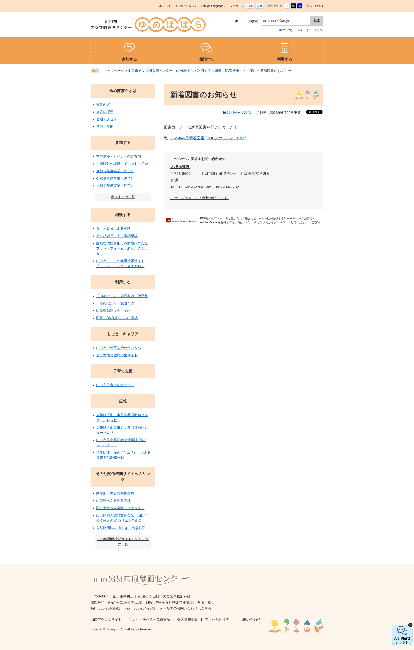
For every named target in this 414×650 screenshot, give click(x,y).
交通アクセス (106, 119)
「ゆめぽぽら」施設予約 (115, 303)
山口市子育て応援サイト (115, 385)
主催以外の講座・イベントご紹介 (122, 164)
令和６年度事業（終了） (115, 178)
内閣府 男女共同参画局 (115, 493)
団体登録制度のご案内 (113, 310)
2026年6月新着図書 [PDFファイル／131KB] (208, 138)
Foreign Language (212, 6)
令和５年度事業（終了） (115, 171)
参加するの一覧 (123, 197)
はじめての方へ (184, 6)
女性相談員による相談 (113, 228)
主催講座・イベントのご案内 (118, 156)
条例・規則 (104, 126)
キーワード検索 (246, 21)
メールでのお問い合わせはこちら (199, 198)
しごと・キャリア (122, 334)
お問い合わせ (250, 619)
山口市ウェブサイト (106, 619)
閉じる (410, 625)
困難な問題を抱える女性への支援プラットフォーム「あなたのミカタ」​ (122, 248)
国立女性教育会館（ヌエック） (120, 508)
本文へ (163, 6)
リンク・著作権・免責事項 (149, 619)
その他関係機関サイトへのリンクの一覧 (123, 541)
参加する (123, 142)
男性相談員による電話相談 (117, 236)
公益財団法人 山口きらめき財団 (120, 528)
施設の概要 (104, 112)
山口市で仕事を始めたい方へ (118, 348)
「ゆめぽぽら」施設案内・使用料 (122, 296)
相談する (123, 215)
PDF (319, 30)
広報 (123, 401)
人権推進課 (180, 167)
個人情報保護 (187, 619)
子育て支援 (123, 371)
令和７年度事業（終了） (115, 186)
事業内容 (103, 104)
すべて (287, 30)
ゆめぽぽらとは (122, 90)
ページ (304, 30)
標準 (250, 6)
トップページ (114, 71)
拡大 (259, 6)
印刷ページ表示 (239, 113)
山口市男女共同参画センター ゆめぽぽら (160, 71)
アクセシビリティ (219, 619)
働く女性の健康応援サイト (117, 355)
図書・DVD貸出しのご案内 (236, 71)
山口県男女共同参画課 (113, 501)
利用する (204, 71)
